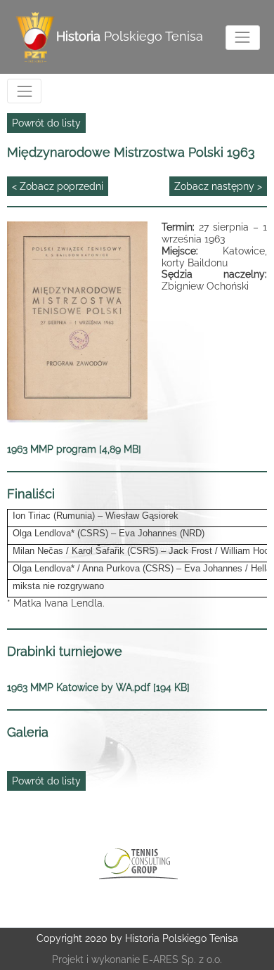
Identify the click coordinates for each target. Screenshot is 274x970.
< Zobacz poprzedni (57, 186)
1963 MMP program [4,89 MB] (74, 449)
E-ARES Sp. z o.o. (182, 959)
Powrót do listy (46, 123)
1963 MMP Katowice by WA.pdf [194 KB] (98, 687)
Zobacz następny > (218, 186)
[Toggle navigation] (243, 37)
